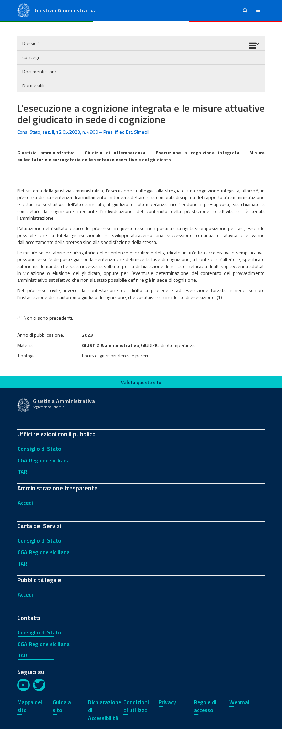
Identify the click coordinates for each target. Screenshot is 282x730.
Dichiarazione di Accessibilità (104, 710)
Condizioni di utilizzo (136, 706)
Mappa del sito (29, 706)
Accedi (25, 502)
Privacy (167, 702)
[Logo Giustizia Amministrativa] (23, 9)
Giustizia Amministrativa (66, 10)
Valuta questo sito (141, 382)
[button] (245, 10)
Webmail (240, 702)
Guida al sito (63, 706)
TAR (23, 472)
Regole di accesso (205, 706)
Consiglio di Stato (39, 448)
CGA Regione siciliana (44, 460)
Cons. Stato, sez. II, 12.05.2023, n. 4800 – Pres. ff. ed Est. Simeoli (83, 132)
